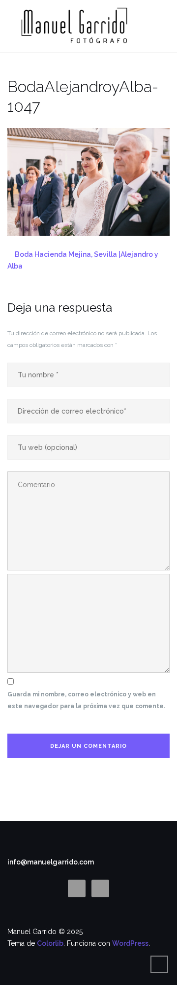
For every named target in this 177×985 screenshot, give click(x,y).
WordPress (130, 943)
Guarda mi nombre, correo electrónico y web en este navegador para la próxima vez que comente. (86, 700)
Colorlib (50, 943)
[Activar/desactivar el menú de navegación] (159, 26)
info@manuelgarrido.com (50, 862)
